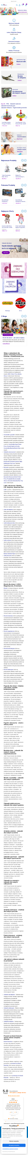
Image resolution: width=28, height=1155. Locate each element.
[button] (8, 1095)
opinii (17, 1092)
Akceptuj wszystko (14, 1145)
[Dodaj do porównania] (12, 114)
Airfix (20, 310)
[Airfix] (20, 303)
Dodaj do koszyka (12, 118)
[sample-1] (14, 11)
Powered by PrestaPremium (8, 1151)
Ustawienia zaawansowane (10, 1149)
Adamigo (7, 310)
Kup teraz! (19, 138)
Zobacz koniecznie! (22, 12)
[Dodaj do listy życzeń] (12, 111)
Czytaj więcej (6, 343)
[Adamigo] (7, 303)
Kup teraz (6, 252)
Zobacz (18, 64)
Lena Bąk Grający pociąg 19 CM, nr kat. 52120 (6, 124)
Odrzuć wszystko (14, 1141)
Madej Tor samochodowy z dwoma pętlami (20, 177)
